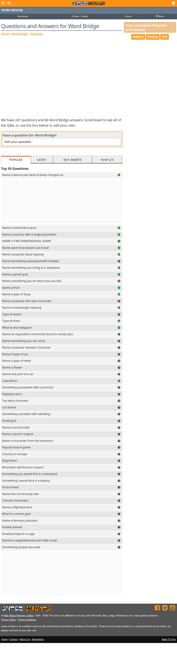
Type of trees (11, 321)
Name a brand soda (15, 427)
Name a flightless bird (17, 507)
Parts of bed (10, 487)
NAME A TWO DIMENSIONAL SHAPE (26, 241)
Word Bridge (12, 10)
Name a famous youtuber (20, 520)
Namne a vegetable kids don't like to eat (29, 540)
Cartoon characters (15, 500)
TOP (165, 37)
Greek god (9, 421)
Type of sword (11, 314)
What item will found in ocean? (23, 467)
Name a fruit (10, 288)
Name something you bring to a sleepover (31, 267)
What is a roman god (16, 514)
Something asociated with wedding (26, 414)
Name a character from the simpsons (27, 441)
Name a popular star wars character (27, 301)
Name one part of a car (18, 374)
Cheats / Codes (79, 16)
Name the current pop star (20, 494)
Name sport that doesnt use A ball (25, 248)
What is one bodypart (17, 327)
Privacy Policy (8, 619)
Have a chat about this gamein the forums (145, 27)
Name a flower (12, 367)
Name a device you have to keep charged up (32, 175)
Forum (128, 16)
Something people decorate (21, 547)
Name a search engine (17, 434)
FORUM (152, 37)
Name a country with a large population (29, 234)
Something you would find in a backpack (29, 474)
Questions (22, 16)
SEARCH (138, 37)
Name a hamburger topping (21, 307)
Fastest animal (12, 527)
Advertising (38, 639)
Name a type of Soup (16, 294)
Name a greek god (15, 274)
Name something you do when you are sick (31, 281)
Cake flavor (9, 381)
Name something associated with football (30, 261)
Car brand (9, 407)
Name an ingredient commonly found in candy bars (37, 334)
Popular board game (16, 447)
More (161, 16)
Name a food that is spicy (19, 228)
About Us (25, 639)
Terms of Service (27, 619)
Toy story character (15, 401)
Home (5, 34)
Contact (14, 639)
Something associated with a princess (27, 387)
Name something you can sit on (23, 341)
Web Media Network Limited (18, 615)
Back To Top (169, 639)
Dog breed (9, 460)
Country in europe (14, 454)
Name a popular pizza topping (23, 254)
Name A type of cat (15, 354)
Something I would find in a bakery (26, 481)
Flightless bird (11, 394)
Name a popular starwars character (26, 347)
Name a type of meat (16, 361)
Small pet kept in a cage (18, 534)
